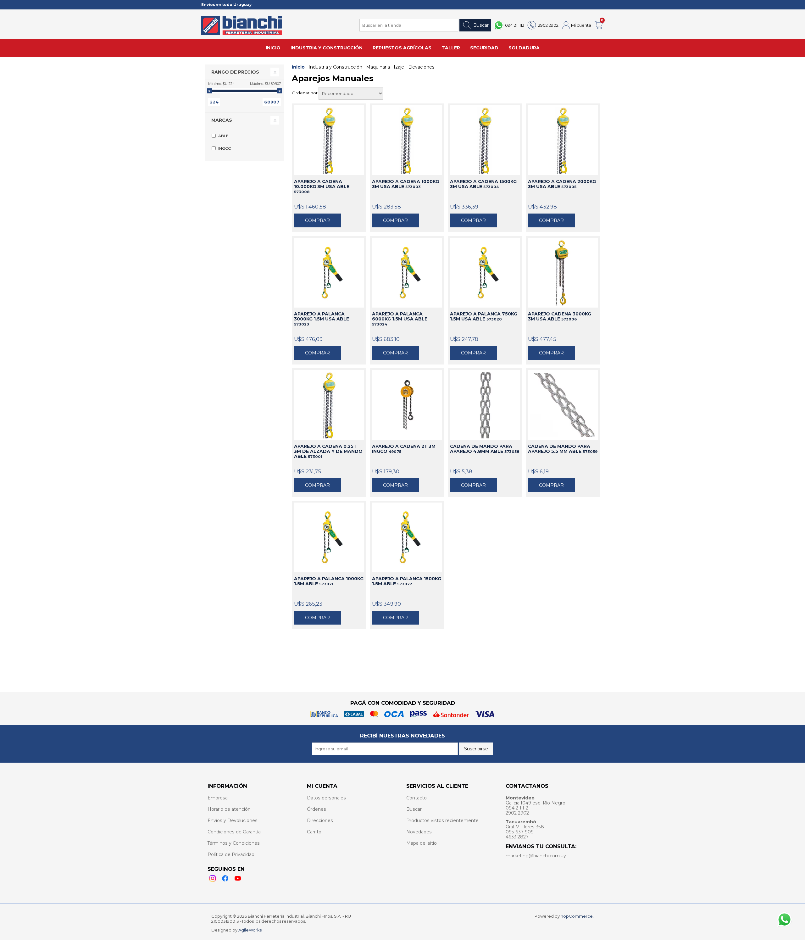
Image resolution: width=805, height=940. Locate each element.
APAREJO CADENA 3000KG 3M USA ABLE (559, 316)
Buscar (481, 25)
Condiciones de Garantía (234, 831)
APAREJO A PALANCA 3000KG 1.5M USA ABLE (321, 318)
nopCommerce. (577, 916)
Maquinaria (378, 67)
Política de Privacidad (231, 854)
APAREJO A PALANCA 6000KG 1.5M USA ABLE (399, 318)
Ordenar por (305, 92)
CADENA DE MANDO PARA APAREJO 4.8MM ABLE (484, 449)
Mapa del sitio (421, 843)
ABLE (223, 135)
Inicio (298, 67)
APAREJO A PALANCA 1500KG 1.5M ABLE (406, 581)
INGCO (224, 148)
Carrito (314, 831)
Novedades (419, 831)
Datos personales (326, 797)
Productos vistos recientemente (442, 820)
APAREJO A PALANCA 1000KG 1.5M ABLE (329, 581)
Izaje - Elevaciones (414, 67)
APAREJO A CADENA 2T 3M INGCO (404, 449)
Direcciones (320, 820)
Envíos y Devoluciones (233, 820)
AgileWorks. (250, 929)
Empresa (218, 797)
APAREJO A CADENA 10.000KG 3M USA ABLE (321, 186)
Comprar (317, 220)
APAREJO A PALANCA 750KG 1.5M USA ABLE (483, 316)
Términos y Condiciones (234, 843)
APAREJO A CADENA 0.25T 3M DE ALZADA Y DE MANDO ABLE (328, 451)
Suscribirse (476, 748)
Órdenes (316, 809)
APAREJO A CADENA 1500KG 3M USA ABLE (483, 184)
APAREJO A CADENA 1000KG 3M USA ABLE (405, 184)
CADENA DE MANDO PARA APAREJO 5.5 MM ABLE (562, 449)
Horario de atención (229, 809)
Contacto (416, 797)
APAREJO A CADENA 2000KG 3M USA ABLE (562, 184)
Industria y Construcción (335, 67)
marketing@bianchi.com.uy (536, 855)
